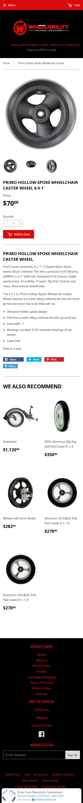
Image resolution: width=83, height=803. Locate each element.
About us (41, 660)
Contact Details (41, 725)
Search (41, 654)
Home (6, 63)
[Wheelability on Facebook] (41, 735)
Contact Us (72, 44)
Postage (41, 671)
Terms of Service (41, 682)
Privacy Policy (41, 665)
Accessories (41, 774)
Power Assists (50, 780)
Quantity (8, 216)
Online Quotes (29, 780)
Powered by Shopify (53, 786)
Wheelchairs (13, 774)
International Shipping (42, 677)
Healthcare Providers (24, 44)
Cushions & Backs (63, 774)
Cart (77, 5)
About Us (56, 44)
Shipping (41, 717)
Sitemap (41, 694)
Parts (27, 774)
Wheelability (31, 786)
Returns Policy (41, 688)
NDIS (44, 44)
